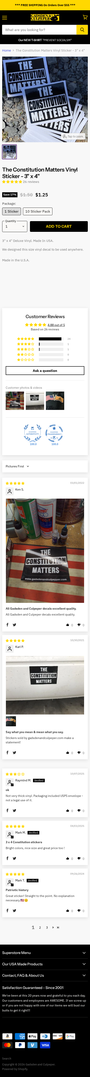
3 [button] (47, 928)
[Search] (82, 30)
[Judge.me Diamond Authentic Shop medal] (32, 433)
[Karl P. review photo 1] (45, 685)
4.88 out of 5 (56, 325)
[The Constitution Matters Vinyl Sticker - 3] (9, 152)
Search (6, 1058)
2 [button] (40, 928)
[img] (15, 483)
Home (6, 50)
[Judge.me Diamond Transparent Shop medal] (54, 433)
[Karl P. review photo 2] (11, 721)
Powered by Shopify (14, 1069)
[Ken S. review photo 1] (45, 550)
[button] (12, 182)
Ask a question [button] (45, 370)
